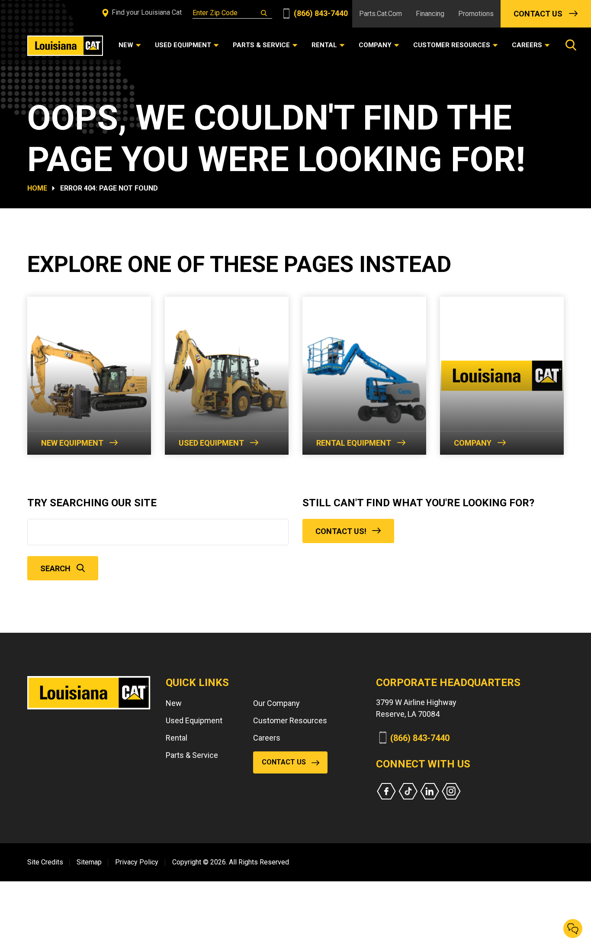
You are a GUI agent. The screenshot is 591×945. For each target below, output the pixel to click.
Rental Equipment (353, 442)
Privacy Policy (136, 862)
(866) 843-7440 (320, 13)
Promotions (476, 14)
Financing (430, 14)
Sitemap (89, 862)
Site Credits (45, 862)
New (174, 703)
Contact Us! (340, 531)
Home (37, 188)
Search (55, 568)
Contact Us (538, 13)
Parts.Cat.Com (380, 14)
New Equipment (72, 442)
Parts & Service (192, 755)
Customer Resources (290, 720)
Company (472, 442)
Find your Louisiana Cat (146, 12)
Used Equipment (211, 442)
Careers (266, 737)
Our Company (276, 703)
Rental (176, 737)
